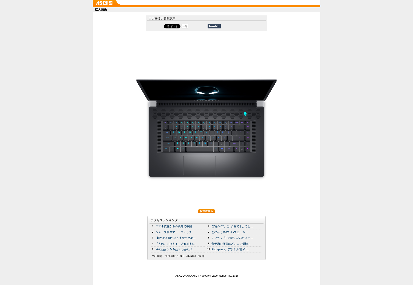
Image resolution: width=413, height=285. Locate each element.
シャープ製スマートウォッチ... (175, 232)
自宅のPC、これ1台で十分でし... (232, 226)
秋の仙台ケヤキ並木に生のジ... (175, 249)
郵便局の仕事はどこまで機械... (230, 243)
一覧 (184, 26)
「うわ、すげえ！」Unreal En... (176, 243)
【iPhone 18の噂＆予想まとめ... (176, 238)
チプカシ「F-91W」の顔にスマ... (232, 238)
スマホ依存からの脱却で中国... (175, 226)
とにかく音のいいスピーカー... (230, 232)
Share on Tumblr (214, 26)
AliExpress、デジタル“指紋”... (230, 249)
